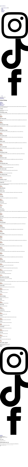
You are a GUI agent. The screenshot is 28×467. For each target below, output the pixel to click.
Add (1, 324)
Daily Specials (3, 10)
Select (1, 116)
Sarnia (2, 8)
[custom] (14, 68)
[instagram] (14, 38)
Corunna (2, 9)
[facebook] (14, 95)
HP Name (1, 345)
